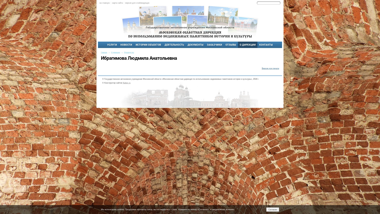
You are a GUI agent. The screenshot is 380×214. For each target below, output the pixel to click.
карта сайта (117, 3)
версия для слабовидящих (137, 3)
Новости (126, 44)
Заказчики (214, 44)
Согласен (273, 210)
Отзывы (230, 44)
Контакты (266, 44)
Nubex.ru (126, 83)
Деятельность (174, 44)
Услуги (112, 44)
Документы (196, 44)
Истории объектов (148, 44)
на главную (104, 3)
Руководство (129, 52)
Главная (104, 52)
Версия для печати (270, 68)
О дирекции (248, 44)
